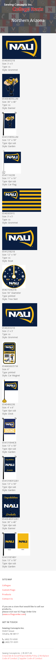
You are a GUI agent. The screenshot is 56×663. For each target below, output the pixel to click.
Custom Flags (8, 589)
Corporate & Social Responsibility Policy (19, 655)
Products (6, 594)
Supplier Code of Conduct (30, 658)
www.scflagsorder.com (14, 614)
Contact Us (7, 598)
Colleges (6, 585)
